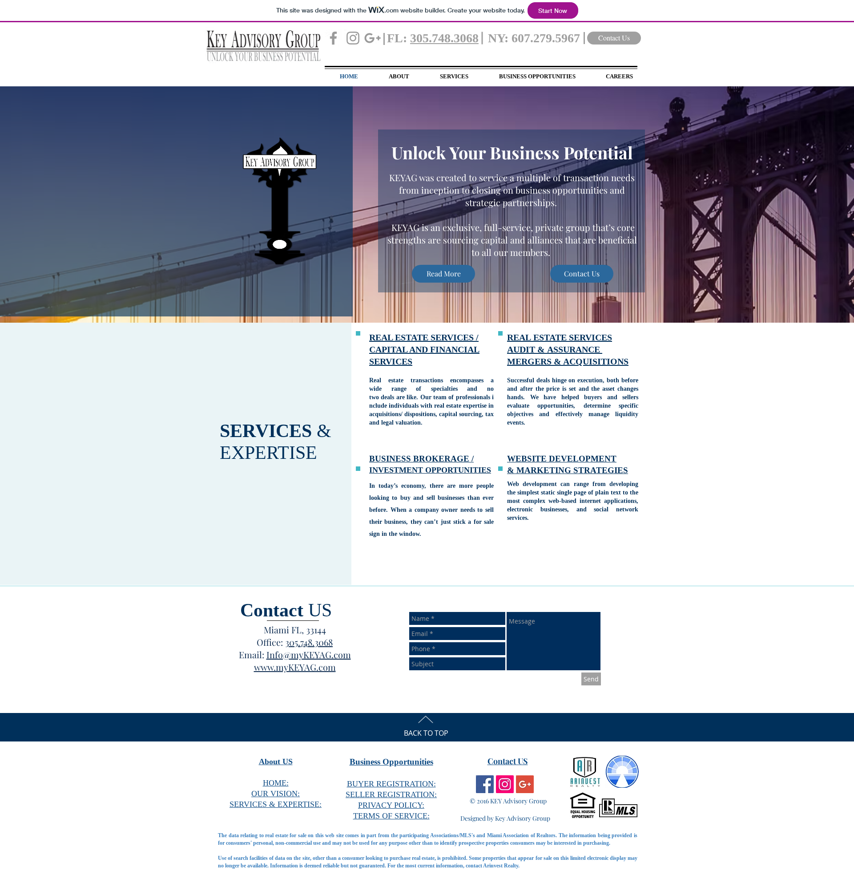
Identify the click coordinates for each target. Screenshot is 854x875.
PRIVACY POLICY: (391, 805)
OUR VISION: (275, 793)
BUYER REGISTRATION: (391, 783)
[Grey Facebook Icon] (333, 38)
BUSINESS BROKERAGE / (421, 458)
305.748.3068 (444, 38)
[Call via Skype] (292, 690)
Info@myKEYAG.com (308, 654)
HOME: (276, 782)
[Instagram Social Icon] (505, 784)
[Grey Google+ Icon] (372, 38)
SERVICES (590, 337)
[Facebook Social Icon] (485, 784)
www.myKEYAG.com (295, 667)
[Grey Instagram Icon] (353, 38)
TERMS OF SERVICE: (391, 815)
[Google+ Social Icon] (525, 784)
